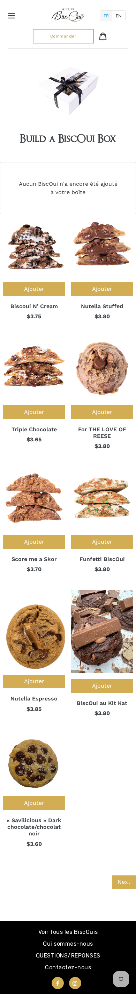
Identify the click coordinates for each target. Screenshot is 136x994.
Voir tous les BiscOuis (68, 932)
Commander (63, 36)
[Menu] (11, 14)
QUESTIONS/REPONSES (68, 955)
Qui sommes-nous (68, 943)
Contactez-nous (68, 967)
